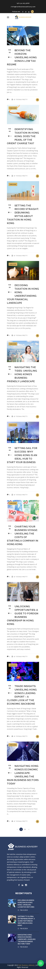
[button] (40, 963)
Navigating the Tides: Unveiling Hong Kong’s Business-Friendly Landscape (22, 374)
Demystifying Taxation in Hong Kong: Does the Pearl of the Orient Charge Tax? (23, 136)
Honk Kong (13, 29)
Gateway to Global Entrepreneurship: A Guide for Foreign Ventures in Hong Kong (26, 921)
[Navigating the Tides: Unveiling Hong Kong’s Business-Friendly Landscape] (23, 351)
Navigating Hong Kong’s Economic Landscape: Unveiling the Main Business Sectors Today (27, 939)
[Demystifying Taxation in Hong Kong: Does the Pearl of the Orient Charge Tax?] (23, 114)
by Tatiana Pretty (21, 99)
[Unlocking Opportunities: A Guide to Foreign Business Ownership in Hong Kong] (23, 591)
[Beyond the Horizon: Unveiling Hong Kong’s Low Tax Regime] (23, 35)
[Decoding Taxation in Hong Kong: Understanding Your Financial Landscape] (23, 270)
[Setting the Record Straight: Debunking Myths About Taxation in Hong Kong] (23, 190)
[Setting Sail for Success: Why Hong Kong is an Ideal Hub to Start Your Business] (23, 432)
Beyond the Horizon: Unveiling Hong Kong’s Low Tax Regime (22, 57)
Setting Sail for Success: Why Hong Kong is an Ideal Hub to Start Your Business (22, 455)
